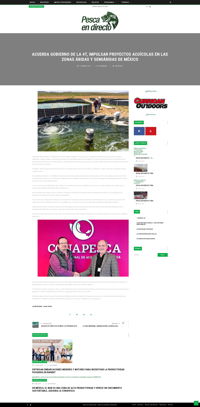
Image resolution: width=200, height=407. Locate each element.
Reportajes (81, 2)
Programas (109, 2)
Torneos (125, 2)
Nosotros (44, 2)
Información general (36, 6)
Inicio (32, 2)
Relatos (95, 2)
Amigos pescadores (62, 2)
